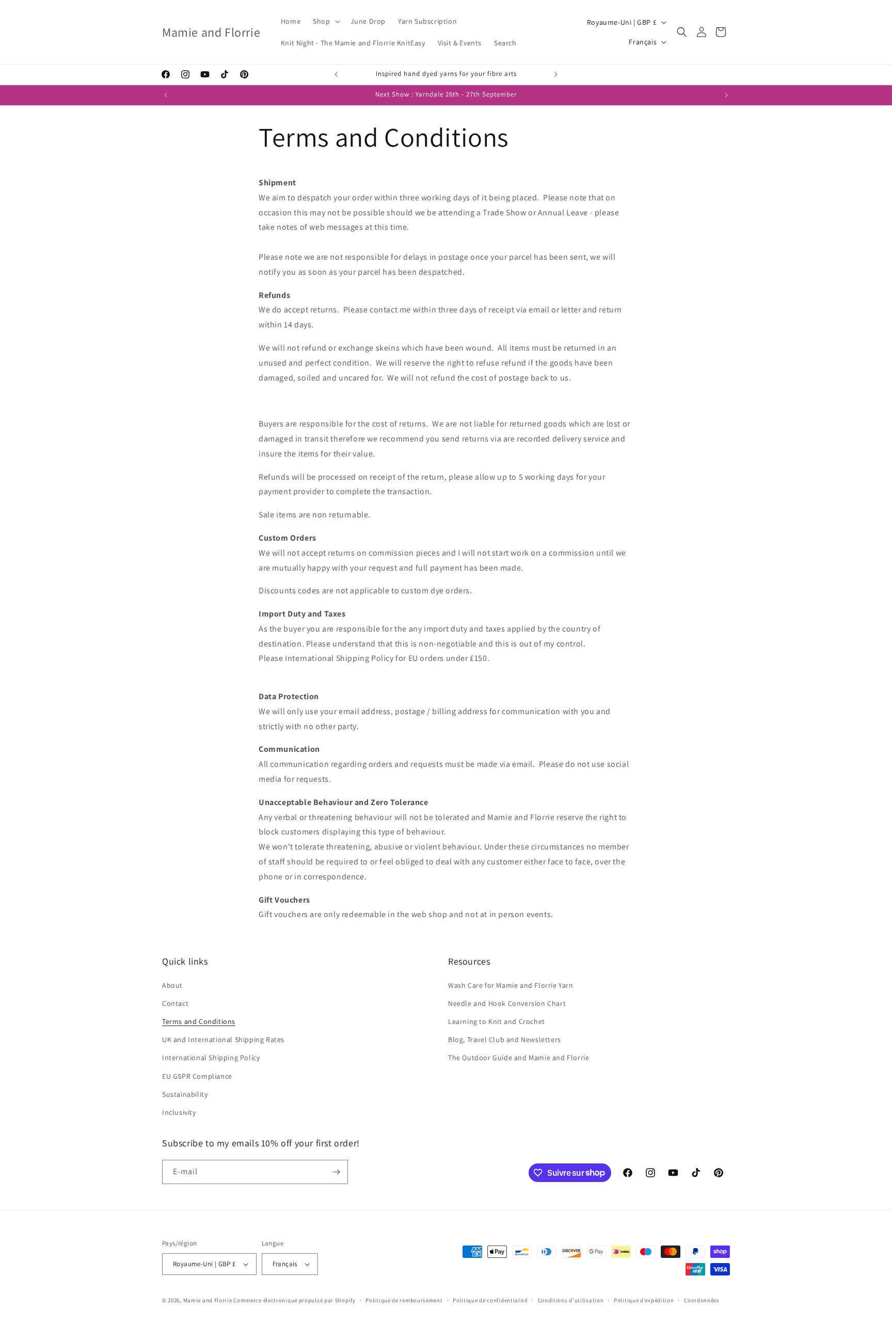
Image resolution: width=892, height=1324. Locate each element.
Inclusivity (179, 1112)
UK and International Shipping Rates (223, 1039)
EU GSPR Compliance (197, 1076)
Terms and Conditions (198, 1021)
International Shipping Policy (211, 1057)
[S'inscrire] (336, 1172)
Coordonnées (702, 1300)
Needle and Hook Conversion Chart (507, 1003)
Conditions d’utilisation (571, 1300)
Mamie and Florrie (208, 1300)
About (172, 985)
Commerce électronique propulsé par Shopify (294, 1300)
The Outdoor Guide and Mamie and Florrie (518, 1057)
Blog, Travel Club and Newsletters (504, 1039)
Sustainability (185, 1094)
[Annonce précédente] (336, 74)
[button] (325, 21)
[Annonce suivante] (556, 74)
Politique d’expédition (644, 1300)
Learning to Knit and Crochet (496, 1021)
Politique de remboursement (403, 1300)
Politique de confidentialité (490, 1300)
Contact (175, 1003)
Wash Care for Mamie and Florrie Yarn (511, 985)
